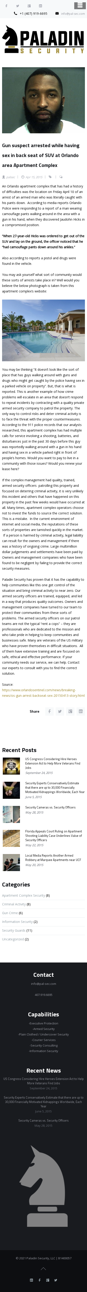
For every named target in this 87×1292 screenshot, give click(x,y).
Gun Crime (10, 913)
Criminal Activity (14, 904)
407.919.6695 (43, 995)
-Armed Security (43, 1029)
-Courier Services (44, 1040)
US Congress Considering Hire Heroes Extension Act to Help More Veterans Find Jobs (52, 763)
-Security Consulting (44, 1045)
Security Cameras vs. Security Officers (50, 807)
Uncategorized (13, 939)
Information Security (17, 921)
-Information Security (43, 1051)
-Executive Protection (43, 1023)
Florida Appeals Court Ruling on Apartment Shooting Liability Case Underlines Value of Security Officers (53, 835)
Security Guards (14, 930)
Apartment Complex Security (23, 895)
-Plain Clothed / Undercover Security (43, 1034)
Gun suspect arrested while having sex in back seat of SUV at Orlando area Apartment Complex (40, 155)
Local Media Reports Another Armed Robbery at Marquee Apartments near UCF (53, 857)
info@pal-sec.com (73, 14)
